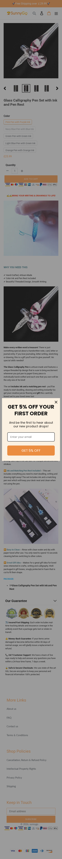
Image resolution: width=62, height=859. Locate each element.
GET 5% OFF (31, 450)
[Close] (56, 402)
